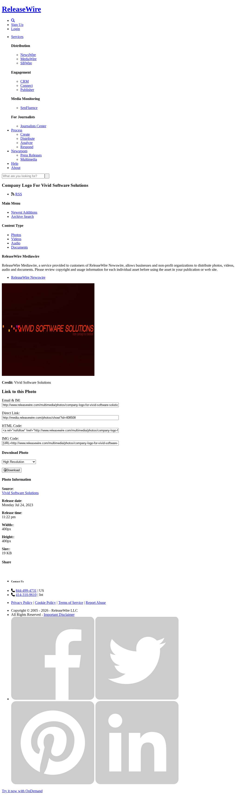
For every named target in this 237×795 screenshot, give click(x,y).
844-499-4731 (26, 590)
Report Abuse (96, 603)
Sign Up (17, 25)
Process (16, 130)
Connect (26, 85)
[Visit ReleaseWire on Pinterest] (52, 783)
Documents (19, 247)
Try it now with (22, 791)
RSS (18, 194)
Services (17, 37)
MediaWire (28, 59)
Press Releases (31, 155)
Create (25, 134)
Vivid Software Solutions (20, 493)
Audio (15, 243)
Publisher (27, 90)
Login (15, 29)
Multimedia (28, 159)
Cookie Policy (45, 603)
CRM (24, 81)
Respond (26, 147)
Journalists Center (33, 126)
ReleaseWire (21, 9)
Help (14, 163)
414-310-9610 (26, 595)
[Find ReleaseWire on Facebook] (52, 699)
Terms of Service (70, 603)
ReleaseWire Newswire (28, 277)
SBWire (26, 63)
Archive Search (22, 216)
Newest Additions (24, 212)
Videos (16, 239)
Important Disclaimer (59, 615)
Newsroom (19, 151)
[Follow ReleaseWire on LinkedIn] (137, 783)
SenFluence (28, 108)
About (15, 168)
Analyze (26, 143)
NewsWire (28, 55)
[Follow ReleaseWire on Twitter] (137, 699)
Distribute (27, 138)
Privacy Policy (21, 603)
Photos (16, 235)
